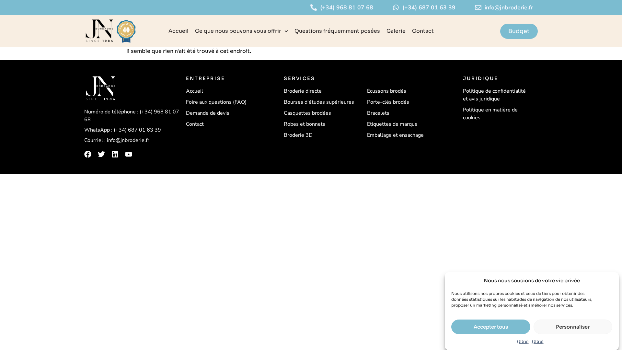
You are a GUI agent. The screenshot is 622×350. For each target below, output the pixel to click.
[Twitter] (101, 154)
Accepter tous (491, 327)
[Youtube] (128, 154)
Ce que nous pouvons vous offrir (238, 31)
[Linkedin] (115, 154)
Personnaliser (573, 327)
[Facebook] (87, 154)
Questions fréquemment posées (337, 31)
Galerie (396, 31)
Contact (423, 31)
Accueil (178, 31)
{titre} (523, 341)
